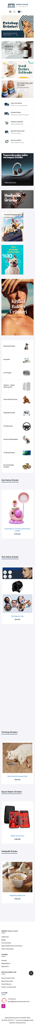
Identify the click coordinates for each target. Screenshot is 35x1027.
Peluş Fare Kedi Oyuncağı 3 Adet (17, 776)
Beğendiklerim (5, 963)
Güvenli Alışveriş (6, 984)
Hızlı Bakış (21, 523)
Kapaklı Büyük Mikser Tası (17, 895)
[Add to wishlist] (16, 523)
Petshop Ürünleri (9, 346)
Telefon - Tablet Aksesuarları (9, 386)
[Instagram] (3, 1006)
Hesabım (4, 960)
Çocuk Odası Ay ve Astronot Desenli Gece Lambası (17, 530)
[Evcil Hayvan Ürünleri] (17, 69)
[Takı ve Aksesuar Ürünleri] (17, 199)
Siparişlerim (5, 966)
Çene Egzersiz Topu (17, 616)
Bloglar (3, 940)
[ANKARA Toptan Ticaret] (17, 5)
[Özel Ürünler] (12, 226)
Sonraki (31, 520)
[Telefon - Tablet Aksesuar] (17, 169)
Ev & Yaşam (7, 373)
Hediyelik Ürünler (9, 413)
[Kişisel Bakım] (17, 307)
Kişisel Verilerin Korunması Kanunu (11, 946)
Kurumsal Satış (6, 943)
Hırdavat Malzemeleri (11, 439)
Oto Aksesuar (8, 426)
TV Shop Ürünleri (9, 453)
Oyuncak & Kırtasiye (10, 399)
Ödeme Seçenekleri (7, 949)
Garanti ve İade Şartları (8, 987)
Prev (3, 520)
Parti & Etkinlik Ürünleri (9, 466)
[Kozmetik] (17, 50)
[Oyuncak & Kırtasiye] (17, 89)
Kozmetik (7, 359)
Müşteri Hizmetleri (7, 981)
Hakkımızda (5, 937)
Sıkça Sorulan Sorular (8, 978)
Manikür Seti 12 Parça (17, 836)
